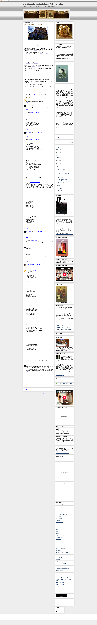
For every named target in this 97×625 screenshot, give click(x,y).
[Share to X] (43, 94)
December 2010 (61, 168)
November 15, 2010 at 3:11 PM (35, 264)
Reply (27, 102)
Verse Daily (58, 546)
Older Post (51, 389)
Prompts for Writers (59, 537)
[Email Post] (39, 94)
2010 (58, 166)
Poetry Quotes (31, 6)
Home (25, 6)
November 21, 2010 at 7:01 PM (32, 270)
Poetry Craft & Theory (59, 522)
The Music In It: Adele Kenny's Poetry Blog (43, 4)
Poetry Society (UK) (59, 529)
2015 (58, 158)
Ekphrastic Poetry (51, 6)
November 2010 (61, 169)
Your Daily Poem (59, 550)
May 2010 (60, 190)
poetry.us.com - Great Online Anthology (62, 552)
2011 (58, 165)
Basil (27, 270)
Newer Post (26, 389)
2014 (58, 160)
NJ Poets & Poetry (59, 518)
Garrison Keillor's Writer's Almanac (61, 512)
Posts (58, 602)
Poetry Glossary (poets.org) (60, 570)
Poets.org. (57, 533)
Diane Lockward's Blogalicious (61, 510)
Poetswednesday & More (60, 535)
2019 (58, 152)
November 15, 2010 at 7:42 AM (34, 240)
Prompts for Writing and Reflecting (61, 563)
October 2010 (60, 182)
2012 (58, 163)
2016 (58, 157)
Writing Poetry (38, 6)
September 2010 (61, 183)
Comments (59, 603)
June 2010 (60, 188)
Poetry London (58, 527)
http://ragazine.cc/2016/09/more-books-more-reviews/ (64, 234)
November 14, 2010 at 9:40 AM (34, 139)
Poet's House (58, 520)
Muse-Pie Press (58, 516)
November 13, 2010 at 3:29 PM (37, 105)
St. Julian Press (58, 539)
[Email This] (41, 94)
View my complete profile (60, 375)
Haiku (45, 6)
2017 (58, 155)
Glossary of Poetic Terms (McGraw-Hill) (62, 568)
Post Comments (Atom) (40, 393)
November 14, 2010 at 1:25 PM (37, 231)
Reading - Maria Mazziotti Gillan (61, 588)
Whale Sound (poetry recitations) (61, 548)
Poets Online (58, 531)
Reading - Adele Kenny (60, 582)
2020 (58, 150)
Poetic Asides (58, 559)
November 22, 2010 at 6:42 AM (37, 365)
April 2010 (60, 191)
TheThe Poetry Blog (59, 542)
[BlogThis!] (42, 94)
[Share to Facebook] (44, 94)
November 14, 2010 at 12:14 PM (35, 182)
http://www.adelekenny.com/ (60, 380)
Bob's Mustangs (28, 264)
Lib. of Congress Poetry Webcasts (61, 514)
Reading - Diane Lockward (60, 584)
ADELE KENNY (28, 105)
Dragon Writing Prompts (60, 557)
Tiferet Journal (58, 544)
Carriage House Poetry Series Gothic (62, 577)
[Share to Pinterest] (45, 94)
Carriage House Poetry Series (61, 575)
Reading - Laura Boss (59, 586)
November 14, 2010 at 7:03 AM (34, 112)
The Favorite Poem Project (62, 177)
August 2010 (60, 185)
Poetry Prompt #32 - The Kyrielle (63, 173)
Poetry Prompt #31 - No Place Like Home (33, 24)
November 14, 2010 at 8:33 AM (37, 132)
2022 (58, 147)
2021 (58, 149)
